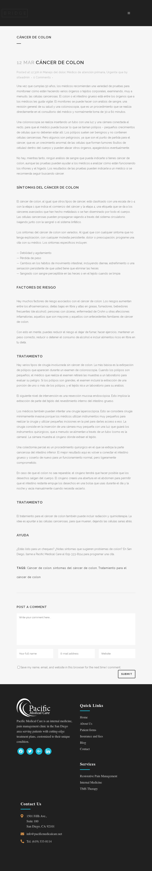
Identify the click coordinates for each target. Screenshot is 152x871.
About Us (86, 723)
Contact (85, 749)
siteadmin (23, 77)
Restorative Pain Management (98, 776)
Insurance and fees (91, 736)
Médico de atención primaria (86, 72)
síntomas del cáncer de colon (75, 568)
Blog (83, 742)
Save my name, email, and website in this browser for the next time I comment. (71, 667)
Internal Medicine (91, 782)
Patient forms (88, 730)
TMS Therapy (89, 788)
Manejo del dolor (54, 72)
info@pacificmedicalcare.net (44, 834)
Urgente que (115, 72)
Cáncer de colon (39, 568)
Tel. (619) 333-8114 (39, 841)
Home (84, 717)
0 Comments (42, 77)
